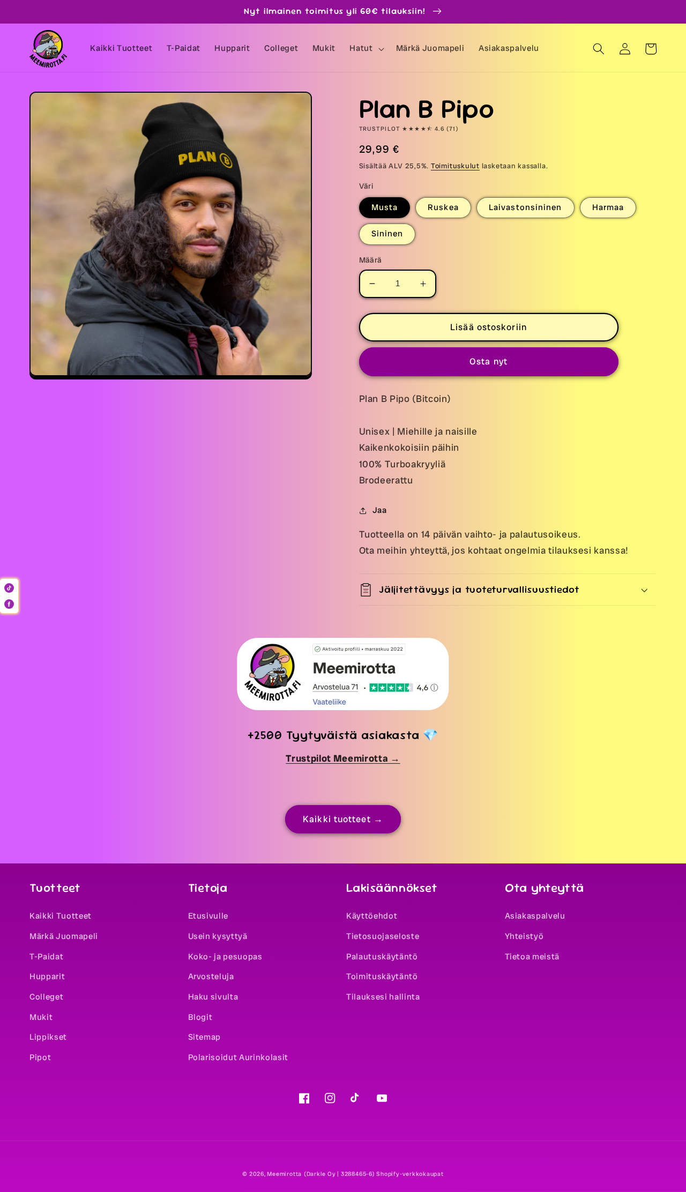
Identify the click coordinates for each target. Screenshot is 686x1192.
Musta (384, 207)
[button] (365, 48)
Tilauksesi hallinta (383, 997)
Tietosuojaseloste (382, 936)
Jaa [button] (379, 510)
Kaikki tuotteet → (343, 819)
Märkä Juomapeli (63, 936)
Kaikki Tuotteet (60, 916)
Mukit (41, 1017)
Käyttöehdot (371, 916)
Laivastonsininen (525, 207)
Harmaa (608, 207)
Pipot (40, 1057)
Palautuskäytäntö (382, 956)
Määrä (370, 260)
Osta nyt (488, 361)
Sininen (387, 233)
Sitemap (204, 1037)
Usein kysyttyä (218, 936)
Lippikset (48, 1037)
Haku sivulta (213, 997)
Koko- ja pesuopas (225, 956)
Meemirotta (284, 1174)
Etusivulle (208, 916)
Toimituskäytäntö (382, 976)
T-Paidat (46, 956)
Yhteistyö (524, 936)
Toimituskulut (455, 165)
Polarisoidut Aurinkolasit (238, 1057)
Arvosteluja (211, 976)
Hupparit (47, 976)
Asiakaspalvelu (535, 916)
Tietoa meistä (532, 956)
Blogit (200, 1017)
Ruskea (443, 207)
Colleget (46, 997)
